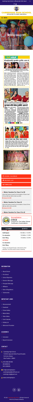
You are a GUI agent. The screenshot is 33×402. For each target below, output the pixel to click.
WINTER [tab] (25, 228)
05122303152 (6, 364)
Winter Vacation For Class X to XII (14, 191)
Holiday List (6, 322)
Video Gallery (6, 316)
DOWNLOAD (8, 184)
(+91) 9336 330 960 (8, 362)
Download (5, 307)
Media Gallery (6, 313)
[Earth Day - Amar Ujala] (16, 136)
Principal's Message (8, 283)
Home (9, 45)
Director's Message (8, 280)
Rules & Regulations (8, 289)
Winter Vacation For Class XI (13, 201)
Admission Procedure (8, 325)
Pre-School (6, 274)
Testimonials (6, 292)
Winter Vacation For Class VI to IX (14, 211)
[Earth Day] (16, 159)
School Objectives (7, 277)
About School (6, 271)
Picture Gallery (6, 310)
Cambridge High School (13, 397)
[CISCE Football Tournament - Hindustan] (16, 105)
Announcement (7, 304)
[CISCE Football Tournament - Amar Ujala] (16, 70)
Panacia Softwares (19, 399)
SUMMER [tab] (9, 228)
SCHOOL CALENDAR (10, 176)
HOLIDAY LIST (9, 180)
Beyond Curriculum (7, 340)
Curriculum (5, 337)
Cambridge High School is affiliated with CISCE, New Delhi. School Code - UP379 (16, 1)
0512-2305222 (6, 366)
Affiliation (5, 286)
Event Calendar (6, 319)
